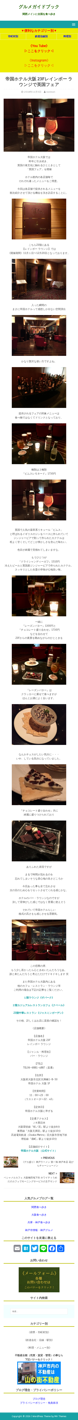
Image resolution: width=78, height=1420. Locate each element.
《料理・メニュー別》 (39, 1347)
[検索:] (39, 1311)
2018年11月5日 (32, 92)
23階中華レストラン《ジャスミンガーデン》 (39, 1012)
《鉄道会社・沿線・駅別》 (39, 1340)
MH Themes (60, 1416)
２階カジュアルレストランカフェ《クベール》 (39, 1005)
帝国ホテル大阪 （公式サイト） (39, 1150)
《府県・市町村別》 (39, 1332)
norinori (50, 92)
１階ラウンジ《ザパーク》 (39, 997)
